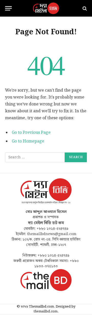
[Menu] (8, 8)
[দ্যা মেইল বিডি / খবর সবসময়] (46, 8)
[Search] (84, 8)
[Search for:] (35, 157)
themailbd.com (45, 311)
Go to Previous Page (31, 132)
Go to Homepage (28, 141)
